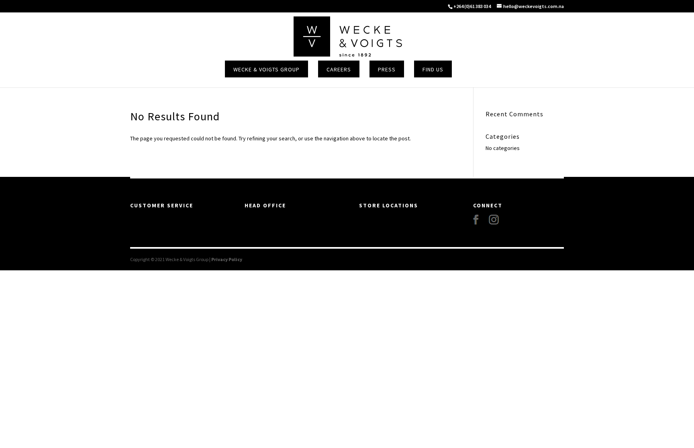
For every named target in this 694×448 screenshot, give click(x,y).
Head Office (265, 205)
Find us (433, 69)
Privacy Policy (226, 259)
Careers (339, 69)
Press (387, 69)
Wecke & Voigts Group (266, 69)
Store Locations (388, 205)
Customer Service (161, 205)
